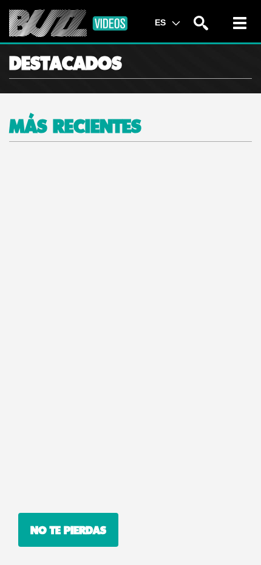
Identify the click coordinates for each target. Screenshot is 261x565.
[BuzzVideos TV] (68, 23)
